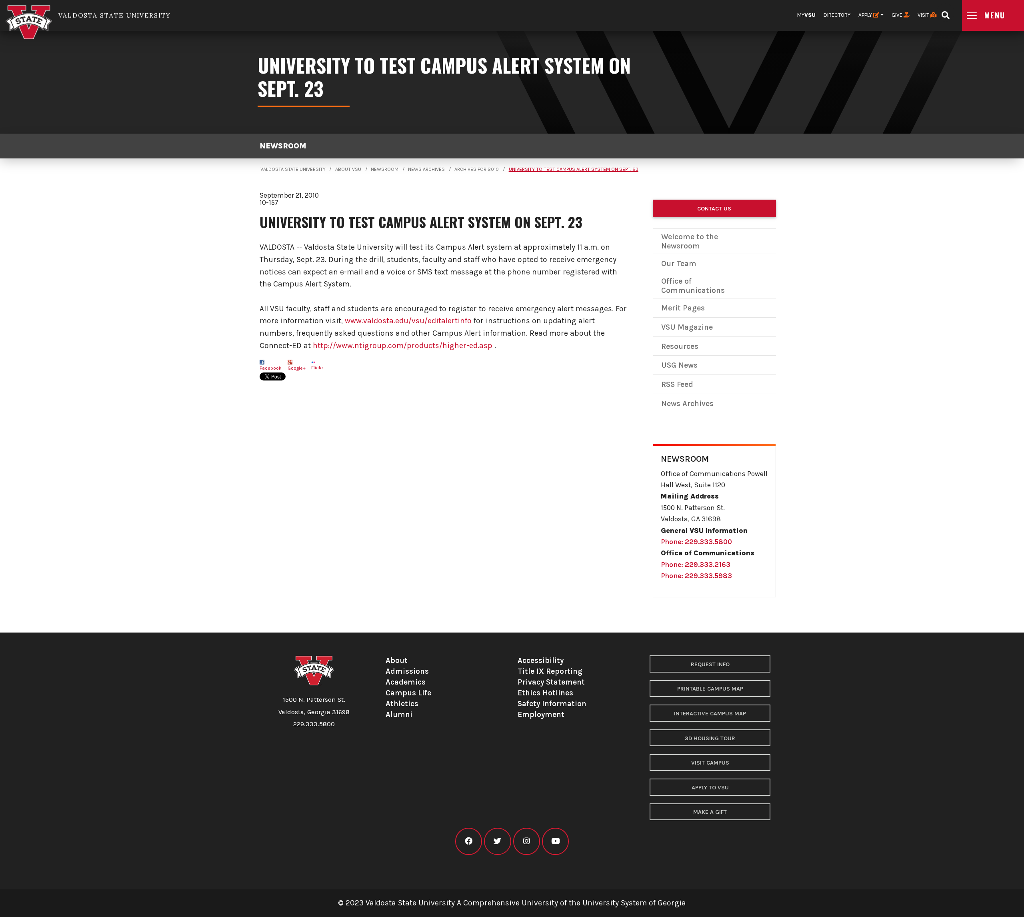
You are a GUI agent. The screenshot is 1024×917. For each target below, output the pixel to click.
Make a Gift (710, 812)
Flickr (317, 367)
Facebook (271, 368)
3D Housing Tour (710, 738)
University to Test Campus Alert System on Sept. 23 (573, 169)
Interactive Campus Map (710, 713)
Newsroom (283, 145)
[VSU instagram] (526, 841)
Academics (406, 682)
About (397, 660)
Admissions (407, 671)
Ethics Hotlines (545, 693)
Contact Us (714, 208)
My (806, 15)
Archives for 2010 (476, 169)
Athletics (402, 703)
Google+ (297, 368)
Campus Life (408, 693)
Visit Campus (710, 762)
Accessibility (541, 660)
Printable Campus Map (710, 688)
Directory (837, 15)
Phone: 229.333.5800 (696, 542)
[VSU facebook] (468, 841)
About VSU (348, 169)
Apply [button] (865, 15)
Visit (924, 15)
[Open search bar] (945, 13)
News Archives (426, 169)
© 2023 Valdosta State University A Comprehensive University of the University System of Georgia (512, 902)
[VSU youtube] (555, 841)
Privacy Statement (551, 682)
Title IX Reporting (550, 671)
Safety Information (552, 703)
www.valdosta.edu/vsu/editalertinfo (408, 320)
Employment (541, 714)
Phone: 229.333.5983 (696, 576)
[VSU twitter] (497, 841)
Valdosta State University (293, 169)
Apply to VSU (710, 787)
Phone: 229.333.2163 (695, 565)
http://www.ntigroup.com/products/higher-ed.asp (402, 345)
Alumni (399, 714)
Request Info (710, 664)
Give (898, 15)
